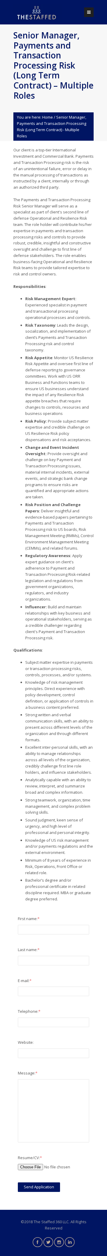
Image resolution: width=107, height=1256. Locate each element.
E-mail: (25, 980)
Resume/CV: (30, 1157)
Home (47, 117)
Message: (27, 1073)
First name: (29, 918)
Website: (26, 1042)
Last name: (29, 949)
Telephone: (29, 1011)
